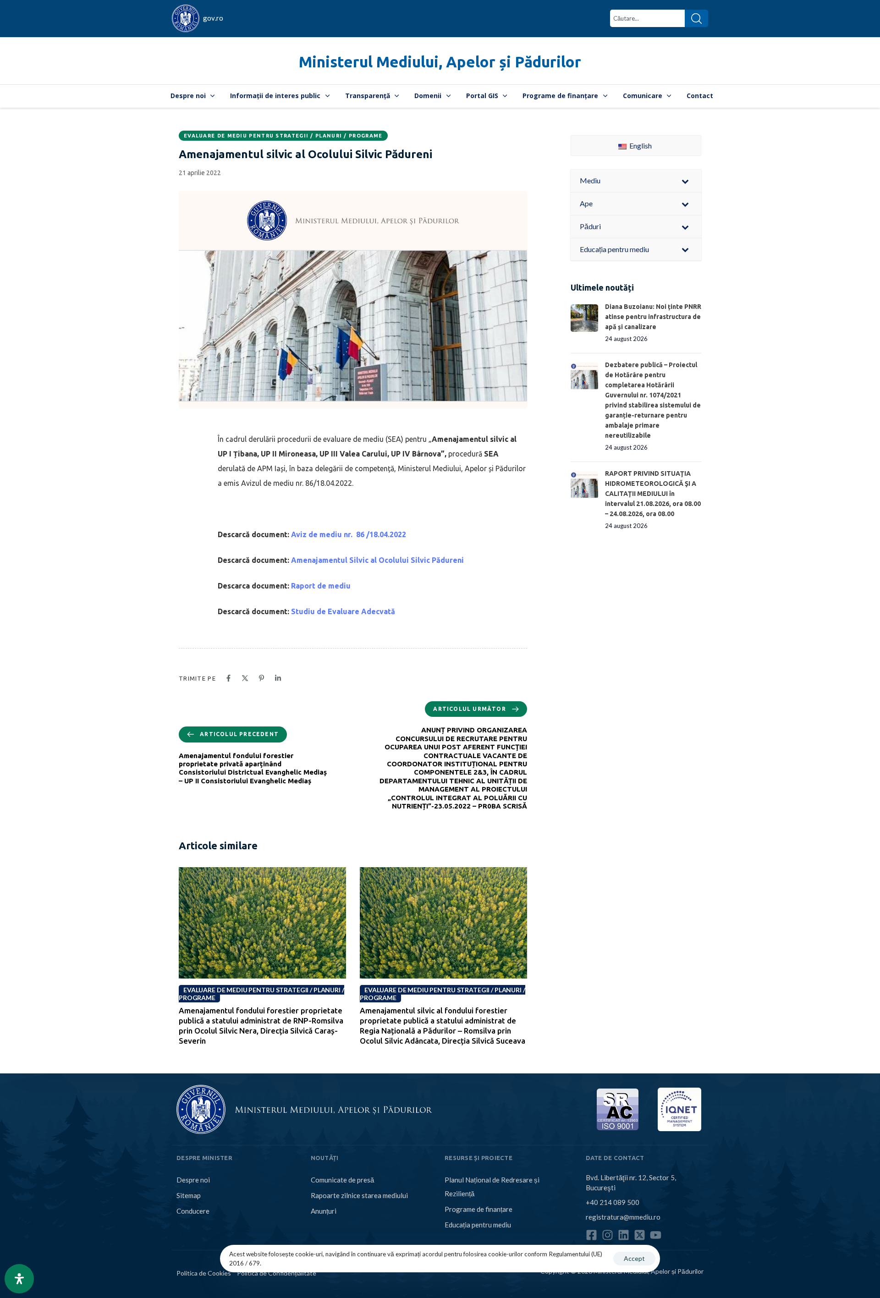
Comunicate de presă (342, 1180)
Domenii (427, 95)
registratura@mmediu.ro (623, 1217)
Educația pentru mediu (478, 1225)
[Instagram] (607, 1235)
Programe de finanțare (560, 95)
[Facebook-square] (591, 1235)
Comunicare (642, 95)
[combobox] (647, 18)
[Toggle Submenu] (685, 181)
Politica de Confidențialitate (276, 1273)
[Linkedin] (623, 1235)
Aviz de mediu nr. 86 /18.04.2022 (348, 534)
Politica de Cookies (203, 1273)
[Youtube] (655, 1235)
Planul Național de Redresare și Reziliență (492, 1187)
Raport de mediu (321, 586)
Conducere (192, 1211)
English (640, 145)
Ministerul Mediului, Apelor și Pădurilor (440, 61)
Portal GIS (482, 95)
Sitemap (188, 1195)
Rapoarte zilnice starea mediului (359, 1195)
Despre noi (188, 95)
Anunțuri (323, 1211)
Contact (700, 95)
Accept (634, 1258)
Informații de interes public (275, 95)
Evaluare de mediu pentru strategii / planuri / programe (283, 135)
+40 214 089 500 (612, 1202)
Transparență (367, 95)
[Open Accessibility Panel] (19, 1278)
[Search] (696, 18)
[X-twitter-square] (639, 1235)
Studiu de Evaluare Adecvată (343, 611)
